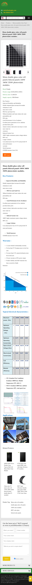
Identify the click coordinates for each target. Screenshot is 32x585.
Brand (4, 89)
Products (8, 23)
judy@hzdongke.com (9, 10)
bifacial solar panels (16, 513)
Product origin (7, 92)
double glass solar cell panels (18, 505)
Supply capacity (7, 97)
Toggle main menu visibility (29, 18)
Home (2, 23)
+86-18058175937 (8, 12)
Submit (6, 558)
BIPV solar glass (15, 510)
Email (7, 155)
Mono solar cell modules (17, 502)
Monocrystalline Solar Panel (20, 23)
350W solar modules (16, 507)
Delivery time (7, 94)
